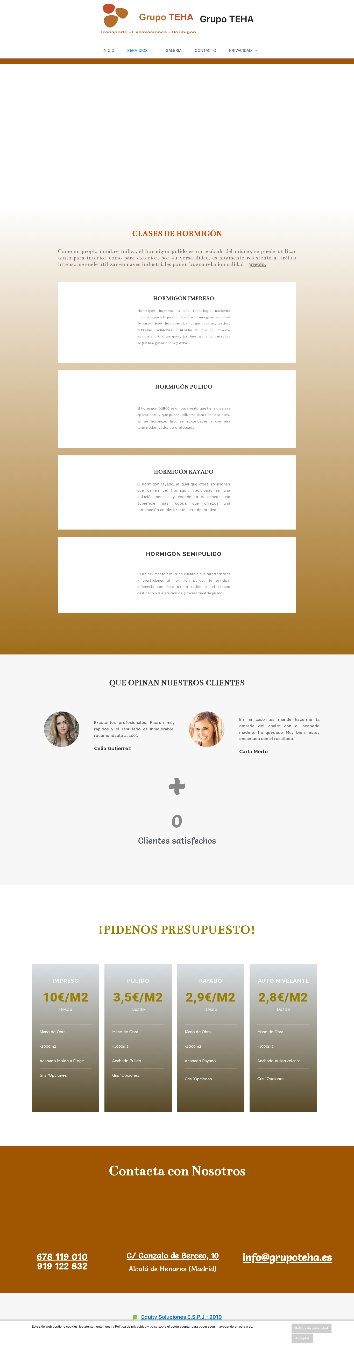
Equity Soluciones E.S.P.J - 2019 (181, 1317)
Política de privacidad (311, 1328)
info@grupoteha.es (287, 1257)
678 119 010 (62, 1256)
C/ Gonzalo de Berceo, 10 (173, 1255)
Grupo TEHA (227, 18)
